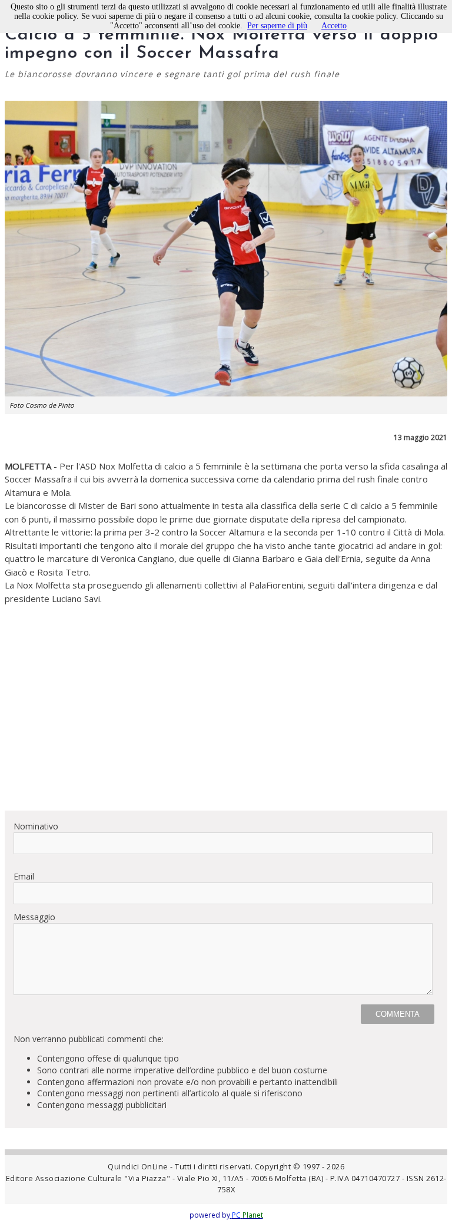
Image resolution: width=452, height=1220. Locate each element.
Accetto (334, 25)
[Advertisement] (226, 718)
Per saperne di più (277, 25)
